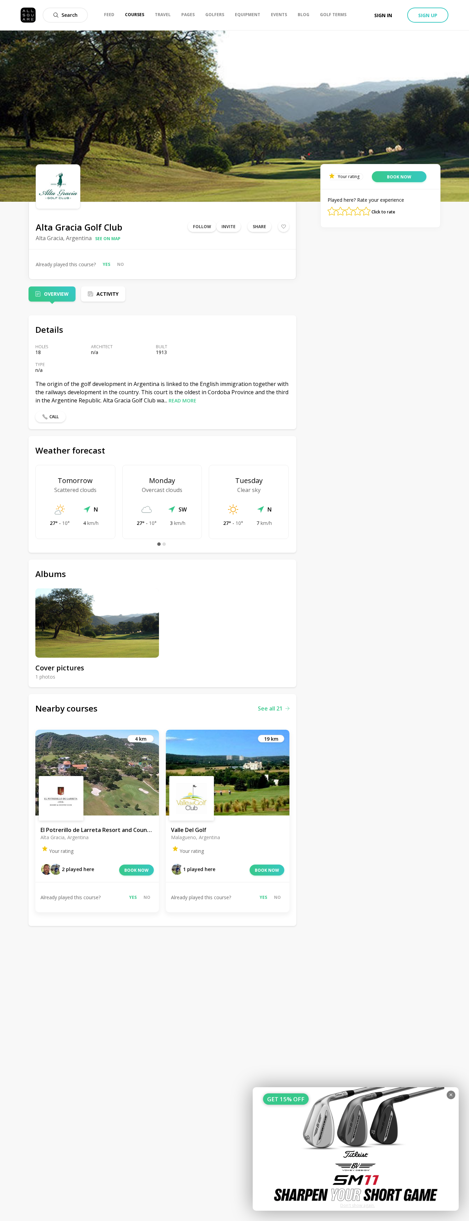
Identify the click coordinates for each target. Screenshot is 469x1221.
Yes (106, 264)
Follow (202, 227)
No (120, 264)
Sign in (383, 15)
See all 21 (270, 708)
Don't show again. (357, 1205)
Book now (136, 870)
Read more (182, 400)
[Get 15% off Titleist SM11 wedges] (356, 1149)
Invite (228, 227)
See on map (108, 239)
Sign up (427, 15)
